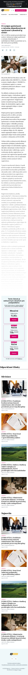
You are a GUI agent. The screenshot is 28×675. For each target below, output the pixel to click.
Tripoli (19, 669)
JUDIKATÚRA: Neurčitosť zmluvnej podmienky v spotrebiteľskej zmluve (11, 436)
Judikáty (3, 398)
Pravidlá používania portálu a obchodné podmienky (14, 664)
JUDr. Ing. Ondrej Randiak (7, 439)
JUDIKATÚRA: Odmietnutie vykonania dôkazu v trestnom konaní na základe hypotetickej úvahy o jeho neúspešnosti (13, 500)
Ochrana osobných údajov (13, 663)
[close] (26, 4)
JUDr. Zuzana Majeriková (7, 408)
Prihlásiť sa (19, 358)
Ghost (16, 669)
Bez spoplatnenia (13, 14)
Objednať (14, 319)
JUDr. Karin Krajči (6, 45)
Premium (3, 23)
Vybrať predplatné (21, 10)
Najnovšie (4, 14)
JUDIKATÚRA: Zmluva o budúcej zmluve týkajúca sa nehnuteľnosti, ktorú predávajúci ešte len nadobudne (13, 468)
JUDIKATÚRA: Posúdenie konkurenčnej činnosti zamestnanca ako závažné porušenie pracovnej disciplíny (13, 404)
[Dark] (11, 10)
